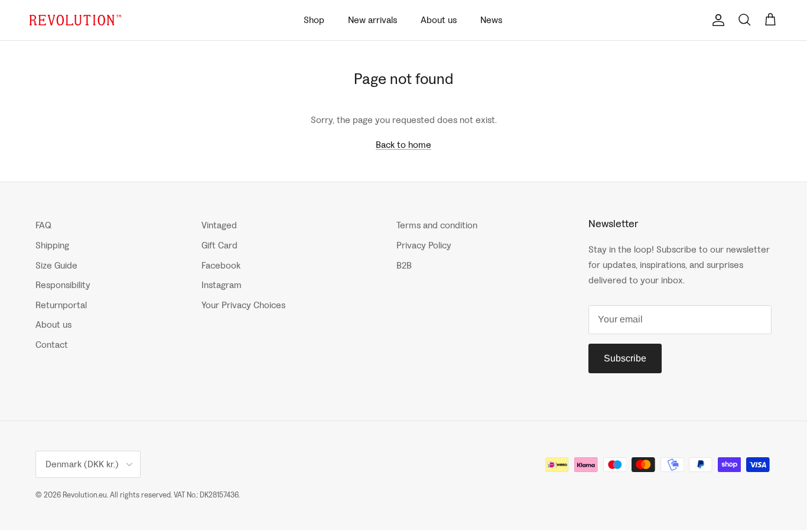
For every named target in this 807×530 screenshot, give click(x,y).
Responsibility (62, 285)
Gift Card (219, 245)
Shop (314, 20)
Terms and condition (436, 225)
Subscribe (625, 358)
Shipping (52, 245)
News (491, 20)
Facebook (220, 265)
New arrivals (372, 20)
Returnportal (61, 305)
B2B (404, 265)
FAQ (43, 225)
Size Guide (56, 265)
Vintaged (219, 225)
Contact (51, 344)
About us (439, 20)
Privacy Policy (423, 245)
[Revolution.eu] (75, 20)
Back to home (403, 144)
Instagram (221, 285)
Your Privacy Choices (243, 305)
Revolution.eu (85, 495)
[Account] (716, 20)
